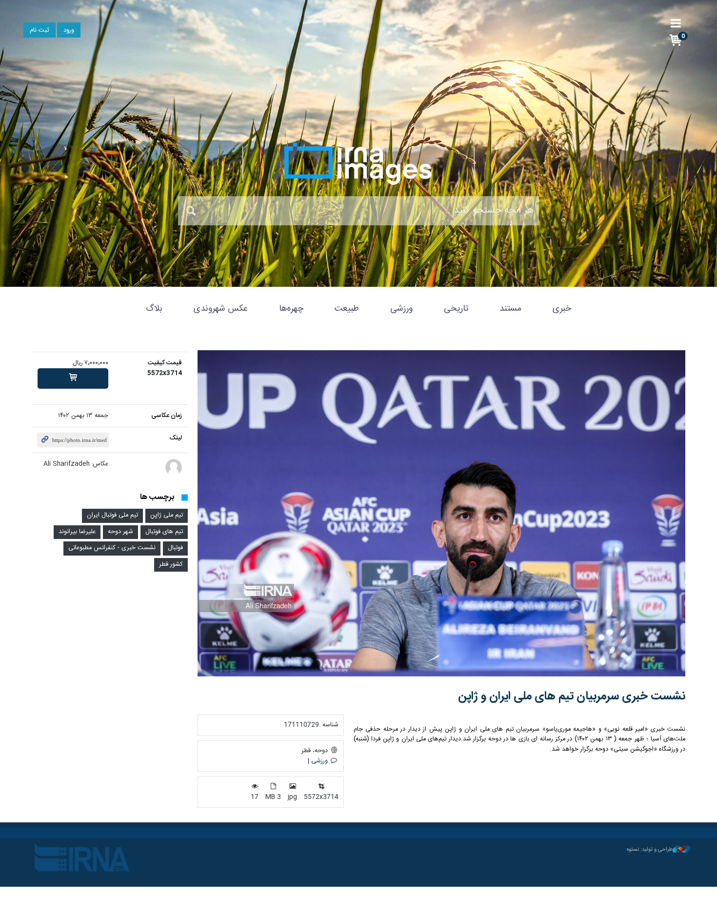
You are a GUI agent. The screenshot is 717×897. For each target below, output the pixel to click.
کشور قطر (171, 564)
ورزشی (401, 308)
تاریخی (456, 308)
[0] (73, 378)
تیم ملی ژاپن (166, 515)
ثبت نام (39, 30)
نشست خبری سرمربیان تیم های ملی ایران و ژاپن (571, 696)
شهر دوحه (120, 532)
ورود (68, 30)
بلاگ (154, 308)
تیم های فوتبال (164, 532)
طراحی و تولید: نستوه (650, 849)
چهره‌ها (291, 308)
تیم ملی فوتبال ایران (112, 515)
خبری (562, 308)
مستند (510, 308)
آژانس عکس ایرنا (358, 163)
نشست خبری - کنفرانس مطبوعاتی (112, 548)
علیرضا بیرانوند (77, 532)
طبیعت (347, 308)
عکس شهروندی (221, 308)
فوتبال (175, 548)
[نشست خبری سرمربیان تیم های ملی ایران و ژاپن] (441, 513)
